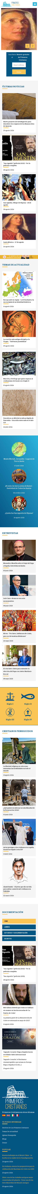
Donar (4, 1142)
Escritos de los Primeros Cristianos (15, 1127)
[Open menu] (35, 4)
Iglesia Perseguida (9, 1135)
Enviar (19, 72)
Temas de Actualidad (10, 1131)
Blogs (4, 1139)
